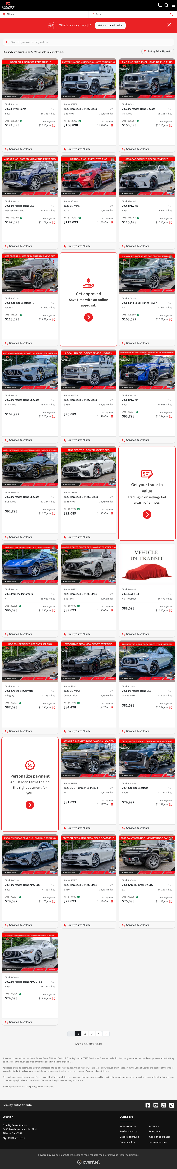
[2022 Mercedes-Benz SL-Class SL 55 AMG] (30, 467)
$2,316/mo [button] (105, 123)
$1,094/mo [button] (47, 996)
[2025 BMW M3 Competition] (88, 661)
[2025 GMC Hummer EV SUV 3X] (147, 855)
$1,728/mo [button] (105, 220)
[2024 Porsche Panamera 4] (30, 564)
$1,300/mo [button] (105, 608)
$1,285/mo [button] (47, 705)
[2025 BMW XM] (147, 370)
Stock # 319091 (129, 686)
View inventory (128, 1126)
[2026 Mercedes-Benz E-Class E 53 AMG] (88, 564)
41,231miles (165, 792)
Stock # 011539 (70, 492)
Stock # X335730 (71, 395)
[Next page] (106, 1033)
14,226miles (165, 889)
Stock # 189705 (70, 880)
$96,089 (70, 414)
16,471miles (165, 599)
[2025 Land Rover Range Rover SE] (147, 273)
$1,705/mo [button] (164, 220)
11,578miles (106, 792)
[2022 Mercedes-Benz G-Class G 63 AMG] (88, 79)
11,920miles (48, 307)
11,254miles (48, 501)
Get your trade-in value (110, 25)
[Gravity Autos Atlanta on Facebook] (146, 1105)
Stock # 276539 (129, 298)
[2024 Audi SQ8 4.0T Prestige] (147, 564)
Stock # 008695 (129, 589)
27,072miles (165, 307)
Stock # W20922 (71, 201)
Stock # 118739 (70, 783)
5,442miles (107, 599)
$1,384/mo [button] (164, 414)
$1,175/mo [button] (47, 899)
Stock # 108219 (11, 686)
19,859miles (106, 695)
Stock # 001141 (11, 589)
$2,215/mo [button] (164, 123)
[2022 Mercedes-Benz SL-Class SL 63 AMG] (30, 370)
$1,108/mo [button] (164, 899)
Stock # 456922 (129, 104)
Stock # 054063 (11, 977)
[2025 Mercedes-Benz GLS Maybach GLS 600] (30, 176)
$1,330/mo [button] (47, 608)
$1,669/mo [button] (47, 317)
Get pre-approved (129, 1137)
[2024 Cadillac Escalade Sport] (147, 758)
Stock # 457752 (70, 104)
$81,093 (70, 802)
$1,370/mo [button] (47, 511)
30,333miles (48, 113)
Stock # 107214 (11, 298)
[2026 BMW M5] (88, 176)
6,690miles (165, 210)
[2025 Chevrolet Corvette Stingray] (30, 661)
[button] (159, 5)
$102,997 (12, 414)
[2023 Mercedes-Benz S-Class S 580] (88, 855)
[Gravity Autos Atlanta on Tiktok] (170, 1105)
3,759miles (48, 695)
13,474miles (48, 210)
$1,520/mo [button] (47, 414)
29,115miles (165, 113)
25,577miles (48, 404)
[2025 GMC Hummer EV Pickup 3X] (88, 758)
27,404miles (165, 695)
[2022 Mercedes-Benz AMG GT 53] (30, 952)
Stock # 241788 (70, 589)
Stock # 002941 (11, 395)
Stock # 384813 (11, 201)
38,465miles (106, 889)
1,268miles (107, 210)
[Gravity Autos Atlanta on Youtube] (154, 1105)
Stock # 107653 (129, 880)
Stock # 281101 (11, 104)
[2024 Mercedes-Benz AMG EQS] (30, 855)
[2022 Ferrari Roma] (30, 79)
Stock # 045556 (11, 880)
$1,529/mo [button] (164, 317)
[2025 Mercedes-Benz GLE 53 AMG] (147, 661)
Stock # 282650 (129, 783)
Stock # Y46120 (129, 395)
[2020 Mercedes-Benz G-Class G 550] (88, 370)
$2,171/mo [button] (47, 220)
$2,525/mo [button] (47, 123)
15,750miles (106, 501)
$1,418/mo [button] (105, 414)
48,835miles (106, 404)
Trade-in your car (129, 1131)
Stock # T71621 (70, 686)
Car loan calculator (159, 1137)
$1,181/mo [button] (164, 802)
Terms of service (158, 1142)
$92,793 (11, 511)
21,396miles (106, 113)
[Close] (169, 24)
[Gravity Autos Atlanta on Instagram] (162, 1105)
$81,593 (128, 705)
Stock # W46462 (129, 201)
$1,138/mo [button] (105, 899)
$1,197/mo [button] (105, 802)
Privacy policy (127, 1142)
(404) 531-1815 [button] (16, 1138)
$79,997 (128, 802)
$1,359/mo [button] (105, 511)
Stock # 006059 (11, 492)
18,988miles (165, 404)
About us (154, 1126)
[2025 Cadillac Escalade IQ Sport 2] (30, 273)
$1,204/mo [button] (164, 705)
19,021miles (48, 599)
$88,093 (128, 608)
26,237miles (48, 986)
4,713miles (48, 889)
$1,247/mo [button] (105, 705)
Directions (154, 1131)
